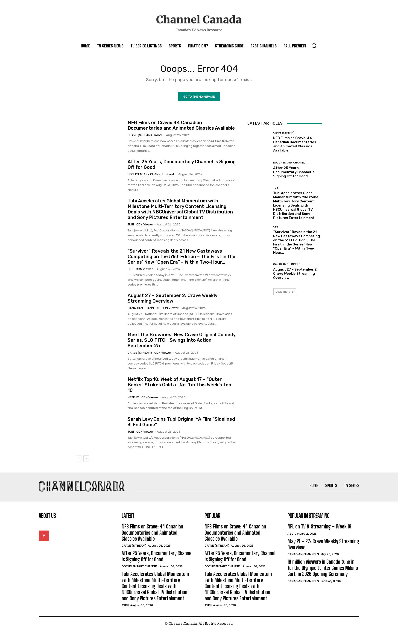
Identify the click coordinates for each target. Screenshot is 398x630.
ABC (290, 533)
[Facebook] (44, 536)
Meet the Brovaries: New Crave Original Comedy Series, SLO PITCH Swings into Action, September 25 (182, 340)
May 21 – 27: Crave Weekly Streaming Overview (323, 544)
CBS (130, 269)
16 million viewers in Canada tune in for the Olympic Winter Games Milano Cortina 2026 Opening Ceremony (322, 568)
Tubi (131, 224)
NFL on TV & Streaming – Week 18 (319, 526)
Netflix (133, 397)
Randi (158, 135)
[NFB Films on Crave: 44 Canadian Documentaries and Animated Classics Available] (100, 136)
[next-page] (86, 458)
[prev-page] (79, 458)
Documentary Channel (146, 174)
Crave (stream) (140, 135)
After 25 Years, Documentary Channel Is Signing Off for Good (294, 172)
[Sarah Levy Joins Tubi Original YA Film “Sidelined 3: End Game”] (100, 433)
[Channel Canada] (199, 23)
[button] (313, 45)
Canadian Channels (143, 307)
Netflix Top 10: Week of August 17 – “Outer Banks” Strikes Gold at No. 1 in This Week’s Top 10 (179, 384)
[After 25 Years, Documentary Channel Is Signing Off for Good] (100, 175)
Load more (283, 292)
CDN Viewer (144, 224)
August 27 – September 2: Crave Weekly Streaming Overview (172, 298)
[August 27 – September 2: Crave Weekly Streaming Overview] (100, 309)
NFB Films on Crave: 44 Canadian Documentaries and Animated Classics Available (181, 125)
